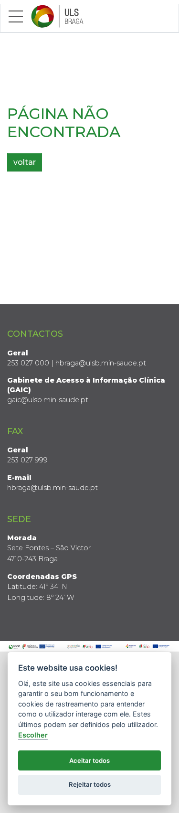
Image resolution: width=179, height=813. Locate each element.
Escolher (33, 735)
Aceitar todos (89, 760)
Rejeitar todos (90, 784)
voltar (24, 162)
